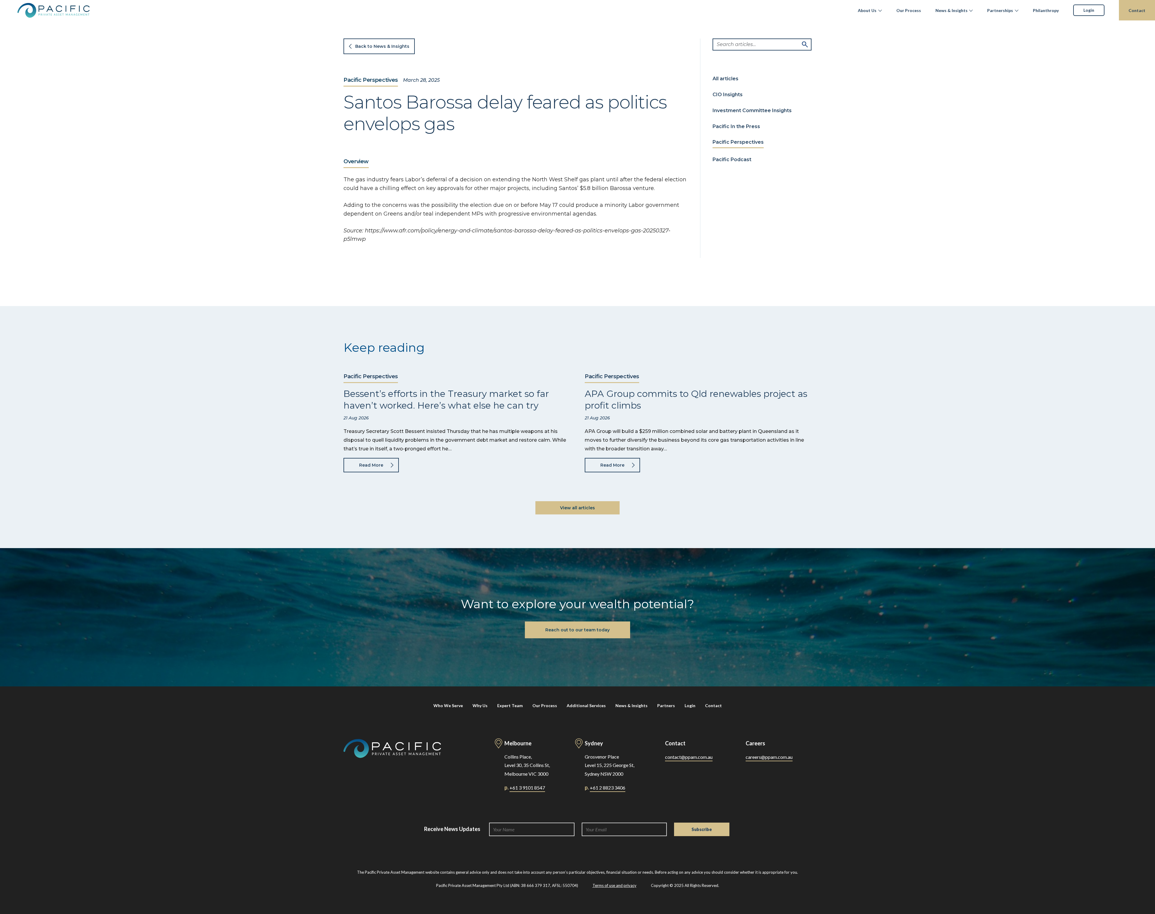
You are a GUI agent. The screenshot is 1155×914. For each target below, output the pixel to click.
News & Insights (951, 10)
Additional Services (586, 705)
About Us (867, 10)
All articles (725, 78)
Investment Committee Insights (752, 110)
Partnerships (1000, 10)
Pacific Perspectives (370, 80)
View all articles (577, 508)
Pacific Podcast (732, 159)
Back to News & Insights (382, 46)
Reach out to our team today (577, 630)
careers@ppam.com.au (769, 757)
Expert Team (510, 705)
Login (1088, 10)
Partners (666, 705)
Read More (371, 465)
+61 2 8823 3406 (607, 787)
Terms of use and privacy (614, 885)
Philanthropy (1046, 10)
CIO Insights (728, 94)
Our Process (908, 10)
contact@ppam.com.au (689, 757)
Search (805, 44)
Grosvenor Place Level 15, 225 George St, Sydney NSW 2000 (609, 765)
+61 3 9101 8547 (527, 787)
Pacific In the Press (736, 126)
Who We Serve (448, 705)
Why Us (480, 705)
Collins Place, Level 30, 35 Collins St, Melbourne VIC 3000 (527, 765)
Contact (1137, 10)
